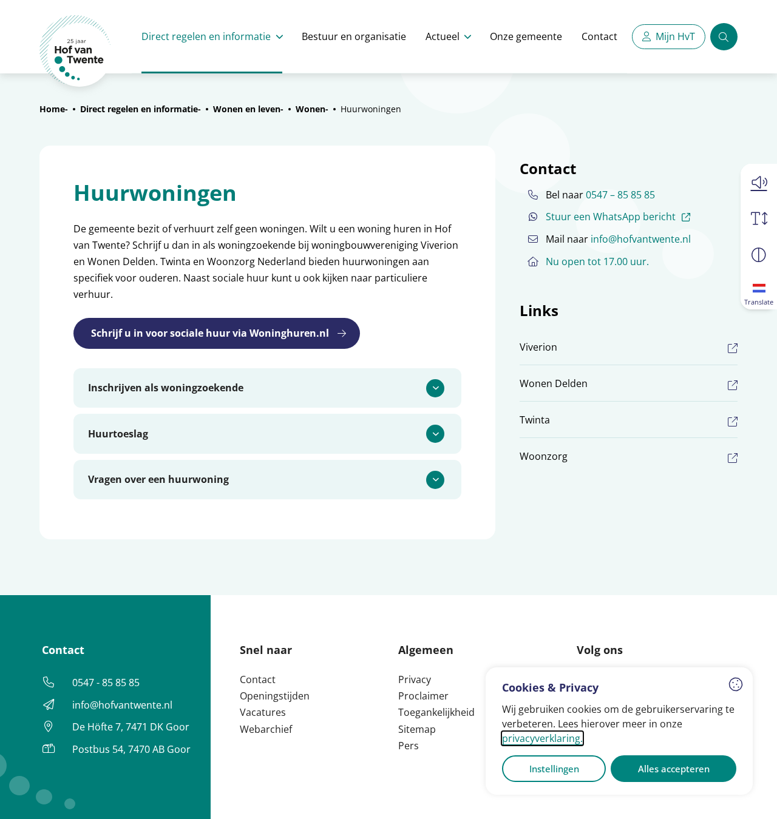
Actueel (443, 36)
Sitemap (417, 729)
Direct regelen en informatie (206, 36)
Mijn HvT (675, 36)
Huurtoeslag (118, 433)
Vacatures (263, 712)
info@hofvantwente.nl (641, 239)
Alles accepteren (674, 769)
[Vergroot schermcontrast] (759, 255)
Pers (408, 745)
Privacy (414, 679)
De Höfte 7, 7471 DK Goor (130, 726)
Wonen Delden (554, 383)
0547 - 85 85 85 (106, 682)
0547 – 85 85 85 (620, 194)
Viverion (538, 347)
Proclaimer (423, 696)
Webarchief (266, 729)
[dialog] (619, 731)
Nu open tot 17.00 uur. (597, 261)
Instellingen (554, 769)
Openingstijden (275, 696)
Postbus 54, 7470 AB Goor (131, 749)
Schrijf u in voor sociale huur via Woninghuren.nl (210, 333)
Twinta (535, 419)
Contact (599, 36)
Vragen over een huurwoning (158, 479)
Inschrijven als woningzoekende (165, 387)
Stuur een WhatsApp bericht (620, 216)
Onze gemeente (526, 36)
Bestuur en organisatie (354, 36)
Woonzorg (544, 456)
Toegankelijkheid (436, 712)
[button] (759, 182)
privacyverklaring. (542, 738)
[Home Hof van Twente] (75, 51)
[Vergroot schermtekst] (759, 218)
